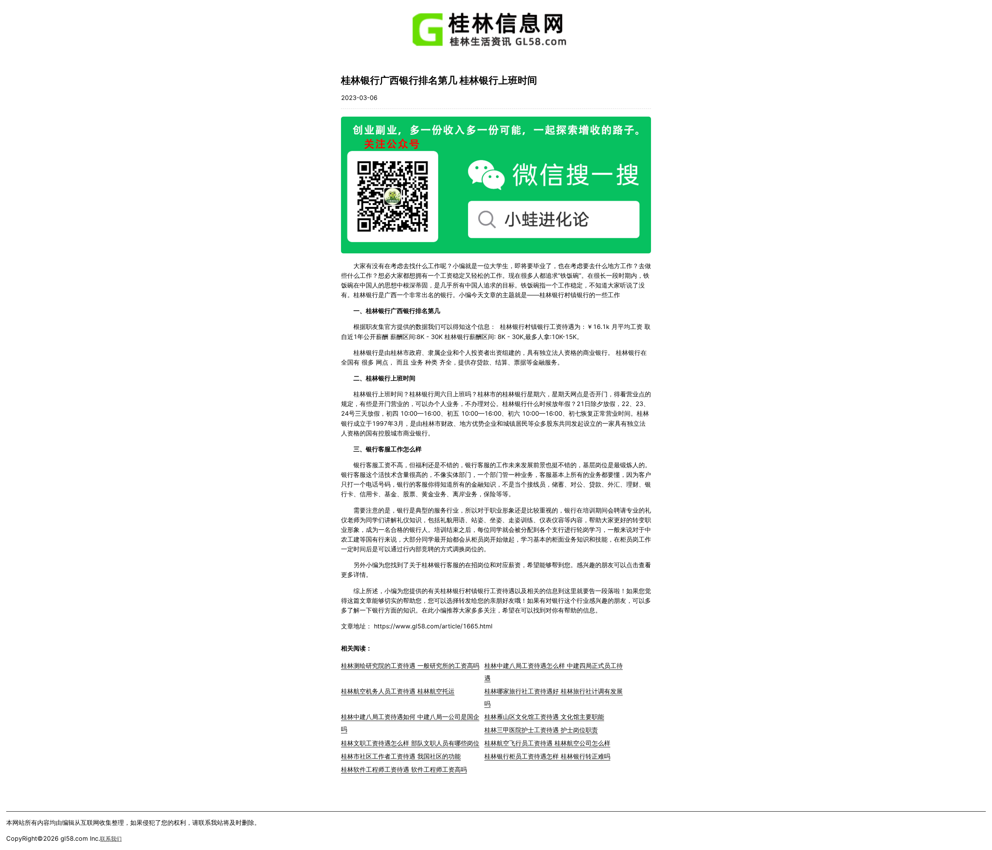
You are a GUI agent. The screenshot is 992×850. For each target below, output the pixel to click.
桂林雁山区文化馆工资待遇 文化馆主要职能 (544, 717)
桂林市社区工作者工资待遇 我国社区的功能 (401, 756)
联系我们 (111, 838)
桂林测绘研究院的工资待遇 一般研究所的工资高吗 (410, 665)
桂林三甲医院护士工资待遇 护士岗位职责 (541, 730)
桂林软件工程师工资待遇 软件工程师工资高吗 (404, 769)
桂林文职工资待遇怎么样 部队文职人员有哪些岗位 (410, 743)
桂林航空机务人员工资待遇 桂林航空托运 (398, 691)
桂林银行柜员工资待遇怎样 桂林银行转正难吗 (547, 756)
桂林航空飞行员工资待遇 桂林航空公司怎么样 (547, 743)
